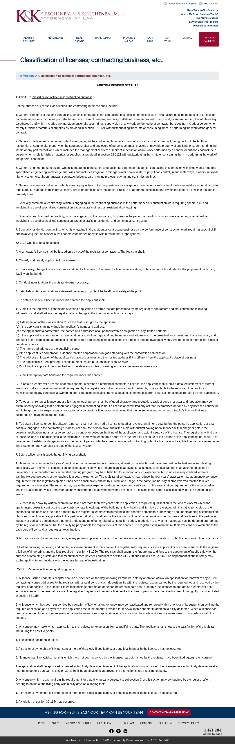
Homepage (26, 75)
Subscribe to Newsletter (205, 25)
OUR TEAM (167, 39)
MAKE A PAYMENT (209, 39)
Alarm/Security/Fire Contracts (202, 10)
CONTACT (188, 37)
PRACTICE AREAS (129, 39)
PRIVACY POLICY (188, 723)
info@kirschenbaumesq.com (182, 3)
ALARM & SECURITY (29, 39)
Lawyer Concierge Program (203, 22)
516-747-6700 (211, 3)
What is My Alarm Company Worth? (199, 14)
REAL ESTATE (79, 39)
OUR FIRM (150, 39)
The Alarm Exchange (207, 18)
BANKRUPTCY (103, 37)
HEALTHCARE (55, 37)
